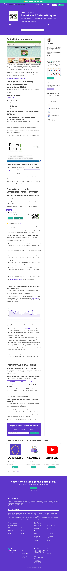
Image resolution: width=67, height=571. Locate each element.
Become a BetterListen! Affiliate (36, 29)
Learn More (10, 218)
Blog (42, 4)
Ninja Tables (22, 533)
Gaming (36, 514)
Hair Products (52, 514)
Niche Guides (56, 501)
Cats (23, 513)
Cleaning (35, 513)
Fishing (24, 514)
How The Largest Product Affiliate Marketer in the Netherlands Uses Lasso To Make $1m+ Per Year (39, 551)
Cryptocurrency (52, 513)
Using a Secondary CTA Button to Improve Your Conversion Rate (33, 459)
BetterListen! (12, 213)
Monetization (50, 501)
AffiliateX (9, 529)
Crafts (45, 513)
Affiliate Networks (11, 511)
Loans (41, 516)
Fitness (27, 514)
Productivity (27, 517)
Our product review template (16, 279)
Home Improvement (23, 516)
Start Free (25, 29)
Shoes (31, 517)
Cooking (38, 513)
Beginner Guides (26, 501)
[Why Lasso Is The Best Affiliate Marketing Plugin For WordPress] (15, 450)
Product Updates (11, 504)
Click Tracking (49, 537)
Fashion (17, 514)
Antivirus (29, 511)
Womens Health (33, 519)
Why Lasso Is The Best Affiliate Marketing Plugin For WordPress (15, 459)
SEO (22, 504)
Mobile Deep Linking (37, 537)
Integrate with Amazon (50, 533)
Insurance (28, 516)
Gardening (40, 514)
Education (45, 501)
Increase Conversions (37, 525)
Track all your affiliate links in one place (27, 328)
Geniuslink (9, 533)
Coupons (41, 513)
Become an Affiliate (25, 553)
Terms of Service (24, 556)
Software (43, 517)
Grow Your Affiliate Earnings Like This (39, 563)
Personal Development (15, 517)
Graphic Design (47, 514)
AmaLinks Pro (10, 530)
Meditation (50, 516)
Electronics (13, 514)
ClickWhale (22, 530)
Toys (11, 519)
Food (29, 514)
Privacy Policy (24, 554)
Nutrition (9, 517)
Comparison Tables (37, 536)
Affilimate (22, 529)
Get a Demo (55, 4)
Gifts (43, 514)
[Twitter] (50, 55)
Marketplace (36, 533)
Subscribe (35, 432)
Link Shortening (36, 534)
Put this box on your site (18, 218)
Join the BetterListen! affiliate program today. (16, 78)
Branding (23, 551)
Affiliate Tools (11, 501)
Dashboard (36, 542)
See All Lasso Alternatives (12, 525)
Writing (38, 519)
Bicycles (52, 511)
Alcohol (26, 511)
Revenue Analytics (49, 528)
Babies (43, 511)
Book (55, 511)
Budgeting (9, 513)
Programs (47, 4)
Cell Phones (27, 513)
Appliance (33, 511)
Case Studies (33, 501)
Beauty (49, 511)
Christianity (31, 513)
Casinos (20, 513)
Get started (61, 4)
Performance (49, 542)
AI (21, 511)
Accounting (16, 511)
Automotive (39, 511)
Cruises (48, 513)
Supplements (56, 517)
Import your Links (49, 539)
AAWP (9, 527)
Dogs (56, 513)
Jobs (34, 516)
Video (16, 519)
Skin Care (34, 517)
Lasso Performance (36, 298)
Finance (20, 514)
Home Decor (17, 516)
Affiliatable (22, 527)
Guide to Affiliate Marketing (20, 4)
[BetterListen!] (35, 216)
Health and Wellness (11, 516)
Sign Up (48, 556)
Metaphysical (11, 97)
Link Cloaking (49, 534)
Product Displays (37, 539)
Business (13, 513)
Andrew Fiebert (24, 21)
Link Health (48, 540)
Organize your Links (50, 536)
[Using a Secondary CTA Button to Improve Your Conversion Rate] (34, 450)
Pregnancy (23, 517)
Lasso (20, 223)
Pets (20, 517)
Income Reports (36, 528)
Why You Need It (15, 467)
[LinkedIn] (48, 55)
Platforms (37, 4)
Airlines (23, 511)
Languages (38, 516)
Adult (19, 511)
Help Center (49, 551)
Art (36, 511)
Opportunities (36, 540)
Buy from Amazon (52, 467)
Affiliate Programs (49, 553)
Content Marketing (39, 501)
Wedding (24, 519)
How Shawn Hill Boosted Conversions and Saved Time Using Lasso (39, 555)
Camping (17, 513)
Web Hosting (20, 519)
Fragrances (33, 514)
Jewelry (32, 516)
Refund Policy (24, 557)
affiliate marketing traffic (17, 414)
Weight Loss (28, 519)
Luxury (44, 516)
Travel (14, 519)
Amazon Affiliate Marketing (18, 501)
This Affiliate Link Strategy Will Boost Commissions (38, 561)
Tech (9, 519)
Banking (45, 511)
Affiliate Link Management (51, 525)
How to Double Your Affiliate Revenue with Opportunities (38, 558)
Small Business (38, 517)
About (23, 550)
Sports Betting (47, 517)
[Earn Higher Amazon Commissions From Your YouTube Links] (52, 450)
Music (54, 516)
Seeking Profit (18, 504)
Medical (47, 516)
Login (48, 554)
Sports (52, 517)
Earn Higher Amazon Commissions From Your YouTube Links (52, 459)
